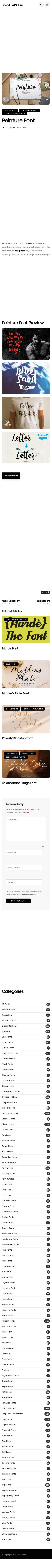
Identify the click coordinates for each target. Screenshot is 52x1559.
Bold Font (6, 1031)
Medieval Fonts (9, 1310)
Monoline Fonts (9, 1326)
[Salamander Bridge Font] (26, 764)
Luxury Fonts (7, 1299)
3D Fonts (6, 1004)
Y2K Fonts (6, 1539)
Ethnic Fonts (7, 1151)
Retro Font (7, 1392)
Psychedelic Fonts (10, 1375)
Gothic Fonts (8, 1217)
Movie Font (7, 1332)
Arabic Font (7, 1015)
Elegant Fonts (12, 709)
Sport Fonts (7, 1441)
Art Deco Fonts (9, 1020)
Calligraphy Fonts (30, 110)
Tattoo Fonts (8, 1457)
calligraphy (20, 250)
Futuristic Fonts (9, 1201)
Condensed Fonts (10, 1097)
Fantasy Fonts (8, 1173)
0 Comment (10, 127)
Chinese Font (8, 1070)
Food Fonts (7, 1184)
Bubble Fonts (8, 1048)
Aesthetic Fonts (9, 1009)
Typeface (6, 1485)
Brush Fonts (10, 110)
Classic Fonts (8, 1080)
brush (31, 243)
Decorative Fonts (10, 1113)
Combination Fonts (11, 1091)
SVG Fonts (6, 1452)
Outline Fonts (8, 1348)
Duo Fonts (6, 1135)
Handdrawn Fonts (10, 1239)
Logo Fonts (7, 1294)
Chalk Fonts (7, 1064)
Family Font (7, 1168)
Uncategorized (9, 1501)
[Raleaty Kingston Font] (26, 719)
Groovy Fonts (8, 1228)
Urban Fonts (7, 1507)
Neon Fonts (7, 1343)
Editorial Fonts (8, 1141)
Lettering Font (8, 1288)
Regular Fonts (8, 1386)
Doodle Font (7, 1130)
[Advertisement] (26, 35)
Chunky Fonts (8, 1075)
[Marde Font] (26, 629)
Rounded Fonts (9, 1403)
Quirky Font (7, 1381)
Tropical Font (43, 602)
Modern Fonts (28, 754)
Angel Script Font (11, 602)
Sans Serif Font (9, 1408)
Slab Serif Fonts (9, 1430)
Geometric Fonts (10, 1212)
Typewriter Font (9, 1490)
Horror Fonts (7, 1255)
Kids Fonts (6, 1272)
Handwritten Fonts (10, 1244)
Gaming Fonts (8, 1206)
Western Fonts (8, 1528)
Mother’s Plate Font (15, 693)
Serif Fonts (7, 1419)
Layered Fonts (8, 1283)
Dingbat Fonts (8, 1119)
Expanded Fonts (9, 1157)
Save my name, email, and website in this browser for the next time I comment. (24, 893)
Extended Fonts (9, 1162)
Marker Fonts (8, 1304)
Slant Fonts (7, 1436)
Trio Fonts (6, 1479)
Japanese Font (9, 1266)
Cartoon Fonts (8, 1059)
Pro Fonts (6, 1370)
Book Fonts (7, 1037)
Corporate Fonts (9, 1102)
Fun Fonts (6, 1195)
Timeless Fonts (9, 1474)
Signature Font (9, 1425)
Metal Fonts (7, 1315)
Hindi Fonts (7, 1250)
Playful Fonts (8, 1365)
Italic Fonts (7, 1261)
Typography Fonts (10, 1496)
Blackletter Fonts (9, 1026)
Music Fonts (7, 1337)
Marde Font (10, 648)
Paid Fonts (6, 1354)
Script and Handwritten (15, 114)
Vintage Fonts (8, 1517)
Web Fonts (7, 1523)
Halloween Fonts (9, 1233)
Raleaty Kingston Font (17, 738)
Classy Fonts (11, 754)
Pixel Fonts (7, 1359)
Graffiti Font (7, 1223)
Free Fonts (7, 1190)
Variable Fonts (8, 1512)
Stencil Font (7, 1446)
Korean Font (7, 1277)
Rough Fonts (7, 1397)
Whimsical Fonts (9, 1534)
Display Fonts (8, 1124)
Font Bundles (8, 1179)
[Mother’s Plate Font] (26, 674)
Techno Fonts (8, 1463)
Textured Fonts (9, 1468)
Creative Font (8, 1108)
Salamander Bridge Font (19, 783)
